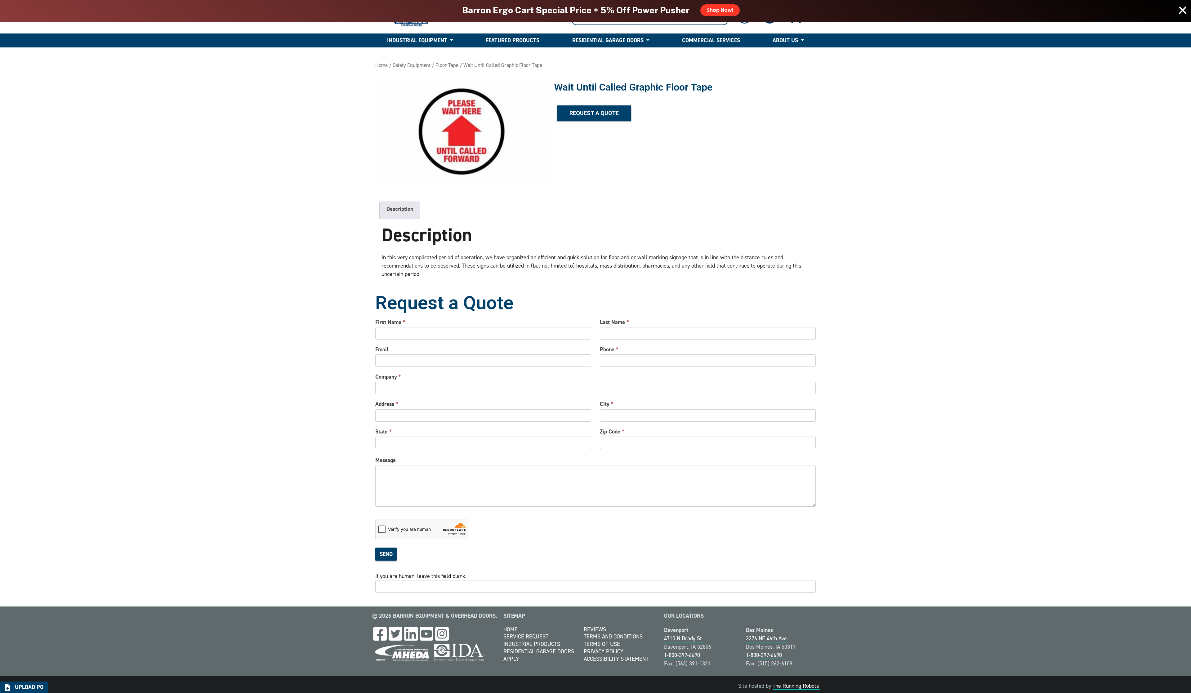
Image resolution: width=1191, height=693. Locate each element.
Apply (511, 659)
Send (386, 554)
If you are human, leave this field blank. (420, 576)
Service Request (525, 636)
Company (388, 376)
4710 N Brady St (683, 638)
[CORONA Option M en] (461, 131)
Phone (609, 349)
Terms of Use (602, 644)
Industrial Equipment (417, 40)
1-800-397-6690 (682, 655)
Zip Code (612, 431)
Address (386, 404)
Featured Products (512, 40)
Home (381, 65)
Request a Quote (594, 113)
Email (381, 349)
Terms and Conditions (613, 636)
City (606, 404)
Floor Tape (446, 65)
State (383, 431)
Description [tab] (399, 209)
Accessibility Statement (616, 659)
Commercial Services (711, 40)
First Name (390, 322)
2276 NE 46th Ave (766, 638)
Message (385, 460)
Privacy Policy (603, 651)
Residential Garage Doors (608, 40)
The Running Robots (796, 686)
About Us (785, 40)
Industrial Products (531, 644)
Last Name (614, 322)
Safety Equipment (411, 65)
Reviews (595, 629)
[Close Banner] (1182, 10)
